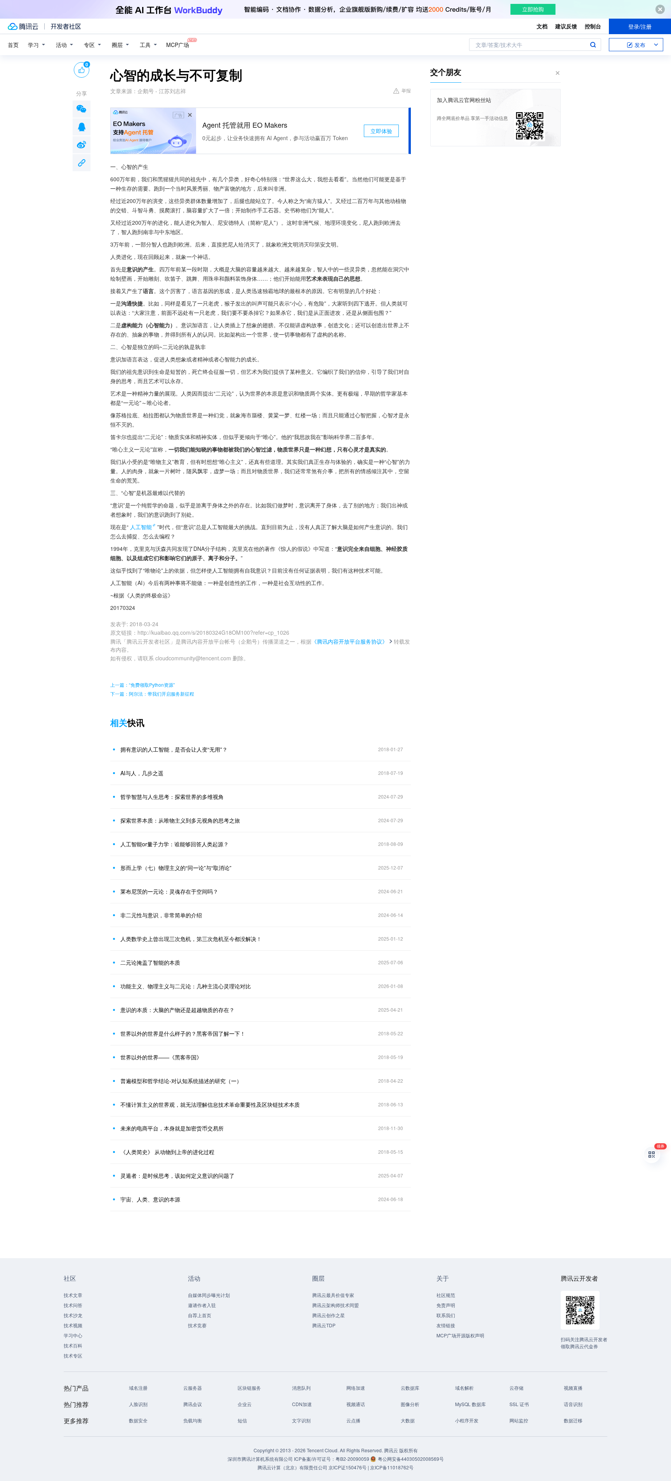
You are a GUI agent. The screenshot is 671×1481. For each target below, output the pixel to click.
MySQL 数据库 (470, 1404)
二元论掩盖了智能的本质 (150, 962)
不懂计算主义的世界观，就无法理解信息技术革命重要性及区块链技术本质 (210, 1104)
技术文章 (73, 1295)
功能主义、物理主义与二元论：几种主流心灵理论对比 (185, 986)
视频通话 (355, 1404)
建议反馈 (566, 26)
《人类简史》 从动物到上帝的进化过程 (167, 1152)
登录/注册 (640, 26)
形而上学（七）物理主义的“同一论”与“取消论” (175, 868)
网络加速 (355, 1387)
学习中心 (73, 1335)
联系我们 (445, 1315)
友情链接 (445, 1325)
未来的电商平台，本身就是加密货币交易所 (172, 1128)
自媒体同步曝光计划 (209, 1295)
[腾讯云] (23, 26)
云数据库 (410, 1387)
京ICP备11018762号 (392, 1467)
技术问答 (73, 1305)
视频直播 (573, 1387)
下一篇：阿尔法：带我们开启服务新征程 (152, 693)
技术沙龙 (73, 1315)
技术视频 (73, 1325)
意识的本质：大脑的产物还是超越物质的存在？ (177, 1010)
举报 (406, 90)
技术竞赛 (197, 1325)
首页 (13, 45)
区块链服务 (249, 1387)
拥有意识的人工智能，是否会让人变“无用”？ (174, 749)
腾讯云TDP (324, 1325)
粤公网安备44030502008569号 (411, 1458)
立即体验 (381, 131)
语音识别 (573, 1404)
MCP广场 (177, 45)
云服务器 (192, 1387)
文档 (542, 26)
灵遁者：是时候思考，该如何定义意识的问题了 (177, 1175)
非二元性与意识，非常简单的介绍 (161, 915)
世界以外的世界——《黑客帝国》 (161, 1057)
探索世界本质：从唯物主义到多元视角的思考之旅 (180, 820)
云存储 (516, 1387)
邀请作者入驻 (202, 1305)
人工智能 (141, 527)
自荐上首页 (199, 1315)
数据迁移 (573, 1420)
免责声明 (445, 1305)
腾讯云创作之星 (328, 1315)
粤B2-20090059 (353, 1458)
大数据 (408, 1420)
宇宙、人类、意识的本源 (150, 1199)
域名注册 (138, 1387)
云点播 (353, 1420)
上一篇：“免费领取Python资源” (142, 684)
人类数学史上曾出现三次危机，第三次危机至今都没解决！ (191, 939)
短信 (242, 1420)
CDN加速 (302, 1404)
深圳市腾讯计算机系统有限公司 (260, 1458)
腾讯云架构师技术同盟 (335, 1305)
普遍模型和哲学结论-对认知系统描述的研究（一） (181, 1081)
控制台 (593, 26)
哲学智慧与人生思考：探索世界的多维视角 (172, 796)
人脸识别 (138, 1404)
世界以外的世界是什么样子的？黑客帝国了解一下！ (182, 1033)
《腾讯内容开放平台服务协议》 (349, 641)
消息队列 (301, 1387)
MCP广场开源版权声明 (460, 1335)
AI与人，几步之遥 (141, 773)
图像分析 (410, 1404)
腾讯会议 (192, 1404)
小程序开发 (466, 1420)
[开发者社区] (66, 26)
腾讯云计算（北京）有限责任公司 (292, 1467)
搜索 (593, 44)
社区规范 (445, 1295)
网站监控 (518, 1420)
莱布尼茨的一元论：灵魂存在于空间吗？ (169, 891)
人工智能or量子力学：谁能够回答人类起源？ (174, 844)
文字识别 (301, 1420)
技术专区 (73, 1355)
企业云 (245, 1404)
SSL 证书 (519, 1404)
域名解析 (464, 1387)
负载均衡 (192, 1420)
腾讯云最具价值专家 (333, 1295)
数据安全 (138, 1420)
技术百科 (73, 1345)
